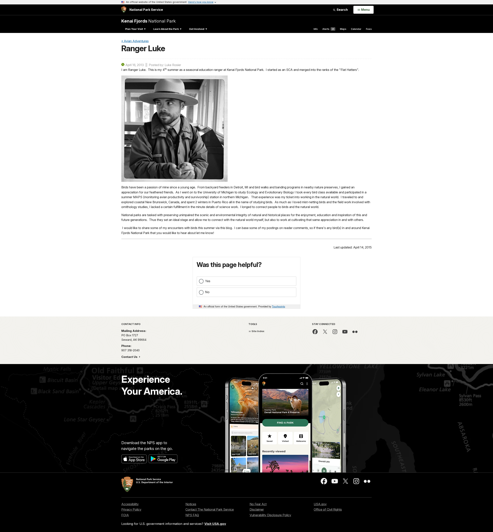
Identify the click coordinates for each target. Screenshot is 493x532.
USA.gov (320, 504)
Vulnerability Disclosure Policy (270, 515)
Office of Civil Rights (328, 509)
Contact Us (129, 357)
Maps (343, 29)
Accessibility (130, 504)
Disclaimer (257, 509)
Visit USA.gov (215, 524)
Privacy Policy (131, 509)
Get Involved (196, 29)
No (207, 292)
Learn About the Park (166, 29)
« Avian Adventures (135, 41)
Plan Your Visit (134, 29)
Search (342, 10)
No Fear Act (258, 504)
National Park (148, 20)
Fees (369, 29)
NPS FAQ (192, 515)
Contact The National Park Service (209, 509)
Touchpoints (278, 306)
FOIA (125, 515)
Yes (207, 281)
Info (316, 29)
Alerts (328, 29)
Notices (190, 504)
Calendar (356, 29)
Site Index (257, 331)
